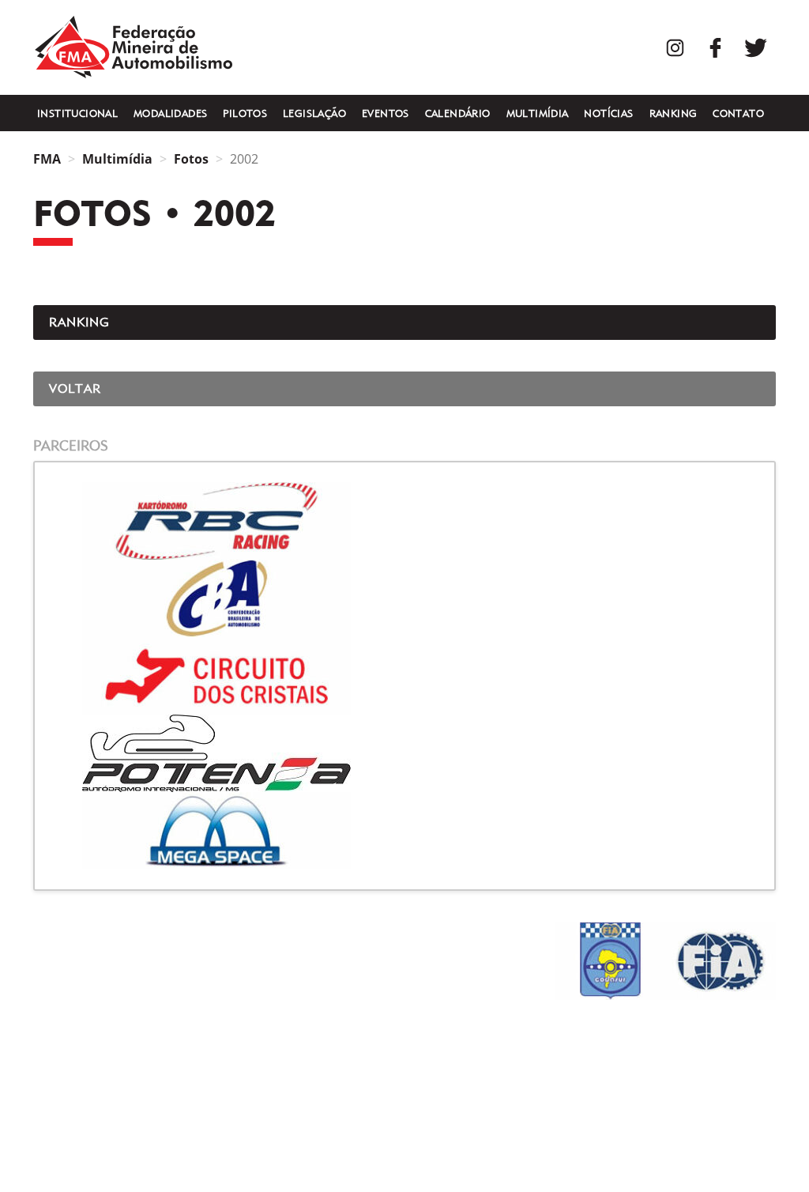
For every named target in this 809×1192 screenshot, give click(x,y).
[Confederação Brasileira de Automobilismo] (404, 598)
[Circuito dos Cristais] (404, 676)
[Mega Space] (404, 830)
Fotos (191, 159)
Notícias (608, 113)
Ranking (673, 113)
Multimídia (537, 113)
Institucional (77, 113)
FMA (133, 47)
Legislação (314, 113)
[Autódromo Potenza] (404, 753)
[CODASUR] (610, 961)
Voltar (75, 388)
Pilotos (245, 113)
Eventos (385, 113)
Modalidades (170, 113)
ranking (79, 322)
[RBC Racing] (404, 521)
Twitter (755, 48)
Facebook (715, 48)
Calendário (458, 113)
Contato (738, 113)
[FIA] (720, 961)
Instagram (675, 48)
